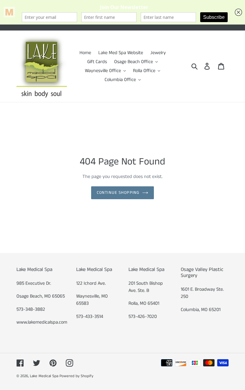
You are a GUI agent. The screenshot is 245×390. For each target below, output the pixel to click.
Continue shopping (118, 193)
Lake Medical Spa (44, 376)
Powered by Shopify (76, 376)
